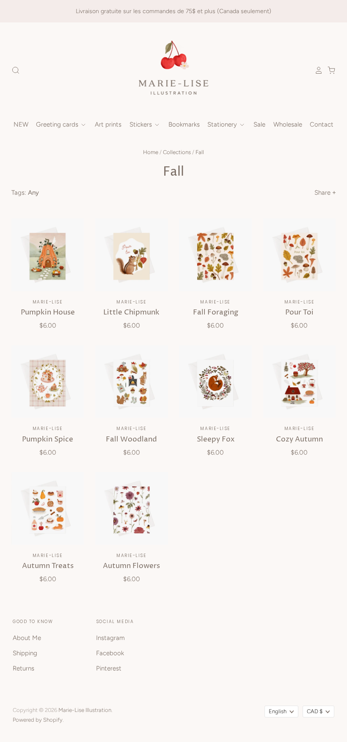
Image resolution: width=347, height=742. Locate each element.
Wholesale (287, 124)
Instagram (110, 638)
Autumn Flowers (131, 566)
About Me (27, 638)
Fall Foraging (215, 312)
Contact (321, 124)
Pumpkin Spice (47, 439)
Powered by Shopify (38, 720)
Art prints (108, 124)
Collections (177, 152)
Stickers (141, 124)
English (277, 711)
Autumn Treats (48, 566)
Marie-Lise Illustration (84, 710)
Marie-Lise (48, 302)
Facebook (110, 653)
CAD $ (314, 711)
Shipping (25, 653)
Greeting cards (58, 124)
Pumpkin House (48, 312)
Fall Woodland (131, 439)
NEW (21, 124)
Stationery (223, 124)
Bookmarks (184, 124)
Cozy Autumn (299, 439)
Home (150, 152)
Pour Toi (299, 312)
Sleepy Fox (215, 439)
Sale (259, 124)
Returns (23, 668)
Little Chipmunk (131, 312)
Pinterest (108, 668)
